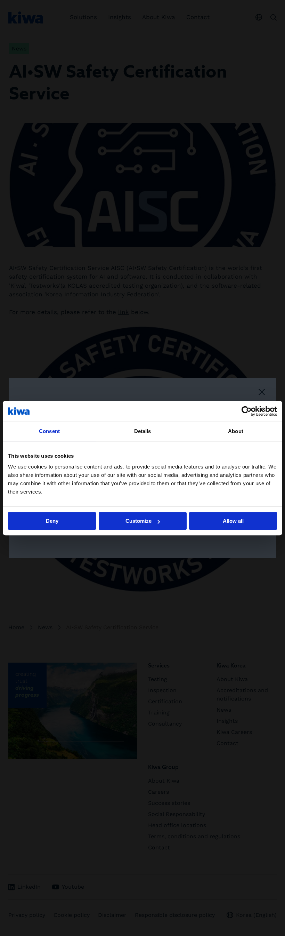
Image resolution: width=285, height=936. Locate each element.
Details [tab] (142, 431)
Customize (138, 521)
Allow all (233, 521)
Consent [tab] (49, 431)
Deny (52, 521)
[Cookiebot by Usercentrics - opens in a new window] (246, 411)
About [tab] (235, 431)
